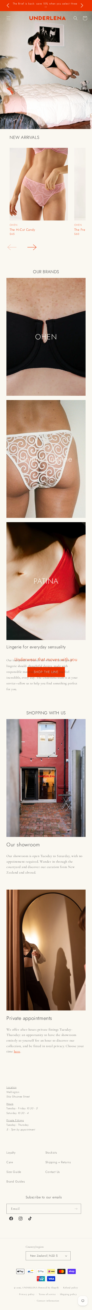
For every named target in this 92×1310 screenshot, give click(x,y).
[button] (8, 18)
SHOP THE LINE (46, 672)
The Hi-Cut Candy (22, 230)
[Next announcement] (82, 5)
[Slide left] (11, 247)
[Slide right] (32, 247)
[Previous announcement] (8, 5)
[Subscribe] (76, 1209)
